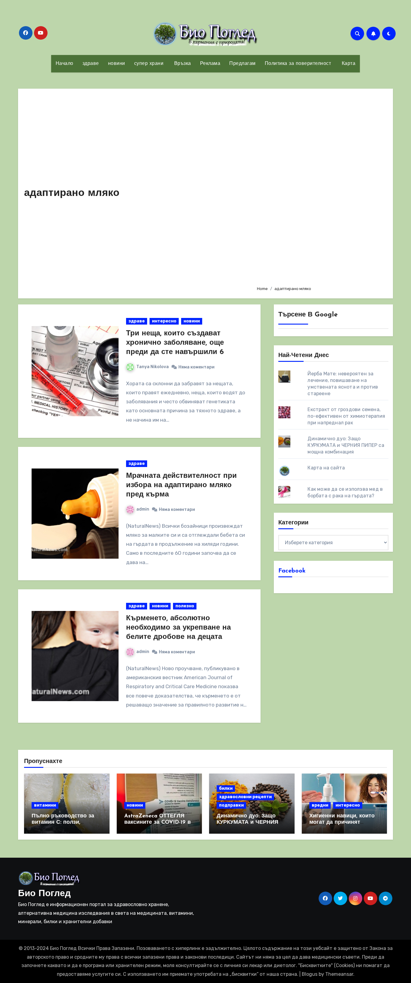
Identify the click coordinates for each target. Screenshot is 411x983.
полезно (184, 606)
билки (226, 788)
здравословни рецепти (245, 796)
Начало (64, 63)
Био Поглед (44, 894)
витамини (45, 805)
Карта (347, 63)
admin (142, 509)
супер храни (149, 63)
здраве (90, 63)
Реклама (210, 63)
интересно (164, 321)
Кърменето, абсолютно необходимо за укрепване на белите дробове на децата (178, 628)
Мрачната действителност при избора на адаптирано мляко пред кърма (181, 485)
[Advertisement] (320, 188)
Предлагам (242, 63)
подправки (231, 805)
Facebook (292, 571)
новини (116, 63)
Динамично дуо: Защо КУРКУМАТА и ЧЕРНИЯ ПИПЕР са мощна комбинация (345, 445)
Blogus (309, 974)
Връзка (181, 63)
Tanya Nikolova (152, 366)
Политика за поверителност (298, 63)
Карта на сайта (326, 468)
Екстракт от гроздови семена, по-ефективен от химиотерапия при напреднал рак (346, 416)
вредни (320, 805)
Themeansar (339, 974)
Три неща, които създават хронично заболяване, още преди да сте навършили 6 (175, 343)
